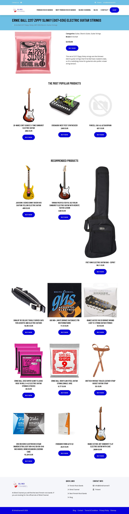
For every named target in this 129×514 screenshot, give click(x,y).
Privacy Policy (104, 510)
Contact (104, 10)
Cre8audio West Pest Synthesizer (65, 125)
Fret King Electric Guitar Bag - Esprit (100, 262)
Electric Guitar (85, 34)
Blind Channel (85, 10)
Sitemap (113, 510)
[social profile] (21, 2)
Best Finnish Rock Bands (66, 10)
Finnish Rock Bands (45, 10)
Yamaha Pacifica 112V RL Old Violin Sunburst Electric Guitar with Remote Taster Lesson (64, 205)
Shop (114, 10)
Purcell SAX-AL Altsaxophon (100, 125)
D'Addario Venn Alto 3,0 (64, 444)
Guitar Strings (96, 34)
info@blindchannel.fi (109, 2)
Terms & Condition (91, 510)
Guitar (77, 34)
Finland (99, 2)
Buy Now (72, 48)
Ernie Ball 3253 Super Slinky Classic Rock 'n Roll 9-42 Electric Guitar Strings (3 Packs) (28, 383)
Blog (96, 10)
